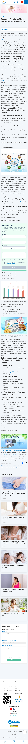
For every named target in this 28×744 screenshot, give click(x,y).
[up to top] (25, 732)
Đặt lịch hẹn (17, 690)
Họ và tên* (4, 631)
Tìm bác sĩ (5, 688)
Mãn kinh (3, 467)
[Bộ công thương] (14, 722)
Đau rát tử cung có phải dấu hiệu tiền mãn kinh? (13, 518)
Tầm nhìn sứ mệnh (7, 684)
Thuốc (9, 16)
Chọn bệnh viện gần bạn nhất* (9, 640)
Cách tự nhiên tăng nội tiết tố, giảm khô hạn (13, 614)
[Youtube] (11, 709)
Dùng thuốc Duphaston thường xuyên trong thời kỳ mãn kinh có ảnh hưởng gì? (14, 542)
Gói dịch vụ (17, 686)
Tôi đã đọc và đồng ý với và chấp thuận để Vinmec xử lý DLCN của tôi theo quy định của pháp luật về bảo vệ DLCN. (15, 656)
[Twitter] (24, 463)
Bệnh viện (4, 245)
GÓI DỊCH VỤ (15, 454)
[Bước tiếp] (13, 716)
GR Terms (14, 734)
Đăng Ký (14, 267)
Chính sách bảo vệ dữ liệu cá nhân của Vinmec (14, 731)
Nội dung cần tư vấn (6, 251)
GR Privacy (14, 733)
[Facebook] (22, 463)
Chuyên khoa (18, 684)
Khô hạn (3, 465)
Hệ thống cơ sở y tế (7, 686)
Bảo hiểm (17, 688)
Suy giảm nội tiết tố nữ (16, 467)
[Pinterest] (26, 463)
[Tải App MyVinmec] (7, 700)
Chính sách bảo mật (11, 263)
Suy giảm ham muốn (17, 465)
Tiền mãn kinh (9, 465)
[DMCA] (14, 726)
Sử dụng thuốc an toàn (17, 16)
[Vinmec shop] (19, 699)
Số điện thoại (5, 239)
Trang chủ (3, 16)
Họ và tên (4, 234)
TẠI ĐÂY (8, 456)
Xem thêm (4, 498)
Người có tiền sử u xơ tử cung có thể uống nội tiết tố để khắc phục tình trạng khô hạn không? (13, 493)
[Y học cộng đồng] (13, 713)
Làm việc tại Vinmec (7, 690)
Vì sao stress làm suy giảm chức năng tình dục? (13, 566)
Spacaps (8, 467)
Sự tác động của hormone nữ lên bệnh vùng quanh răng (13, 590)
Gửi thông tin (14, 659)
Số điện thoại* (5, 636)
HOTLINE (5, 454)
